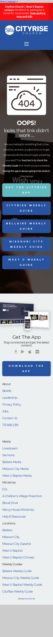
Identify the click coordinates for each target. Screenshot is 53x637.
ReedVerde (29, 598)
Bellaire (7, 530)
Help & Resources (14, 516)
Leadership (9, 397)
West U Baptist (12, 550)
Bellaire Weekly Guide (26, 226)
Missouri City (11, 537)
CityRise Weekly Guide (26, 208)
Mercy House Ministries (18, 509)
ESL (5, 489)
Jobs (5, 411)
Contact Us (9, 418)
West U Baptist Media (17, 475)
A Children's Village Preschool (22, 496)
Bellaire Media (11, 462)
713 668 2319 (10, 425)
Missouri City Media (15, 469)
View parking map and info (31, 15)
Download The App (26, 369)
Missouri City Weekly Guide (26, 244)
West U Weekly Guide (26, 262)
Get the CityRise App (26, 190)
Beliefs (6, 391)
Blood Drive (10, 503)
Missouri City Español (16, 544)
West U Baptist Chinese (18, 557)
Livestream (10, 448)
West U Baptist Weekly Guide (22, 584)
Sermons (8, 455)
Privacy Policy (11, 404)
